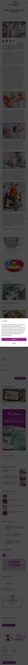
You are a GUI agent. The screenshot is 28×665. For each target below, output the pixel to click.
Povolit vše (14, 339)
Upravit (14, 343)
